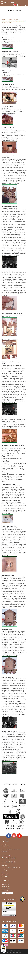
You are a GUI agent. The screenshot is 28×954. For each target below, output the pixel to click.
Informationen (9, 862)
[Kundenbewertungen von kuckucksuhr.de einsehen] (9, 910)
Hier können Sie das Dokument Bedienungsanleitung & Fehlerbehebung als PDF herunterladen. (13, 21)
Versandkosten (6, 888)
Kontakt (5, 841)
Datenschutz (5, 874)
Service (5, 880)
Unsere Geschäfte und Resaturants (11, 867)
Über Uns (4, 865)
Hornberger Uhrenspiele (8, 870)
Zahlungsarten (5, 886)
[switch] (3, 952)
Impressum (5, 876)
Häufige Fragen (6, 884)
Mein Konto (5, 890)
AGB (3, 872)
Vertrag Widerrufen (7, 893)
